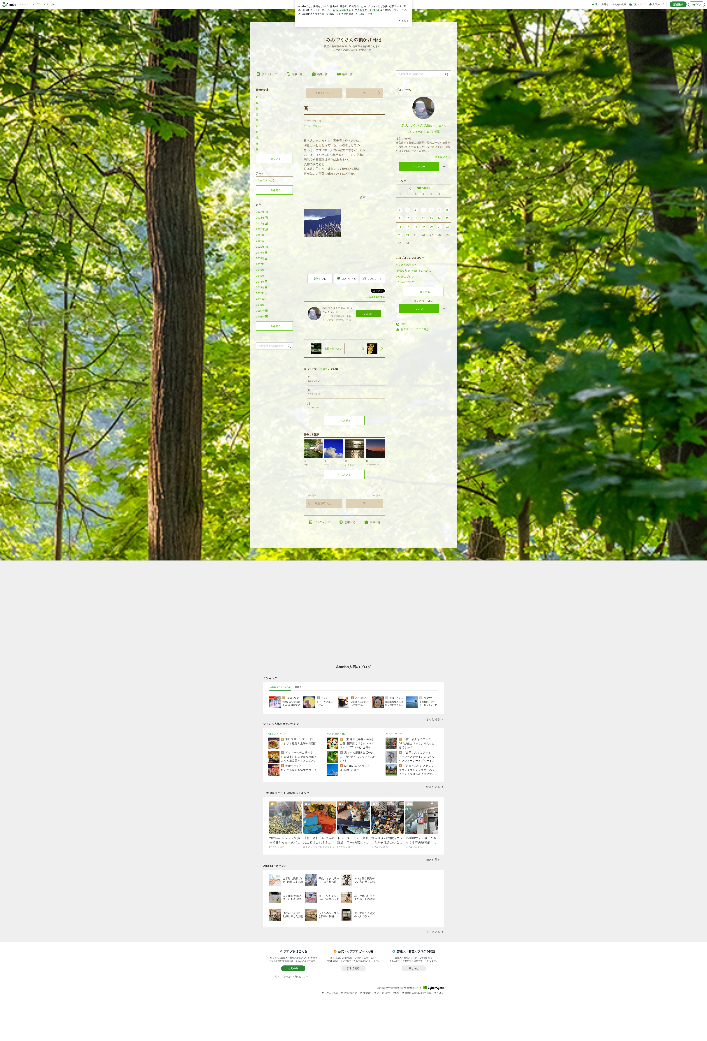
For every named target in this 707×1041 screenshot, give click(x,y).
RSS (403, 324)
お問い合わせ (350, 992)
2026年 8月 (423, 188)
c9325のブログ (405, 276)
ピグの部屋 (433, 131)
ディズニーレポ (394, 733)
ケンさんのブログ (406, 264)
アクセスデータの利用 (388, 992)
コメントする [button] (349, 278)
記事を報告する (377, 297)
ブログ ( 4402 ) (265, 180)
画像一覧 (322, 74)
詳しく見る (353, 968)
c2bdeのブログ (405, 282)
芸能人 (298, 687)
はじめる (293, 968)
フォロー (368, 313)
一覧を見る (423, 291)
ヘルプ (440, 992)
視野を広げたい (324, 93)
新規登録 (678, 4)
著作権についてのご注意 (415, 329)
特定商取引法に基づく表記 (418, 992)
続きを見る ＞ (443, 156)
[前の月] (410, 188)
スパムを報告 (331, 992)
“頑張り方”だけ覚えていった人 (413, 270)
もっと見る (344, 420)
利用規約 (367, 992)
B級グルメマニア (277, 733)
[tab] (280, 687)
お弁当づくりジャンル (280, 687)
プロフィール (415, 131)
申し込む (413, 968)
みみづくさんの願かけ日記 (423, 125)
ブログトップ (269, 74)
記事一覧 (297, 74)
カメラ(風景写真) (336, 733)
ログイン (696, 4)
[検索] (446, 74)
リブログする (374, 278)
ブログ (316, 126)
